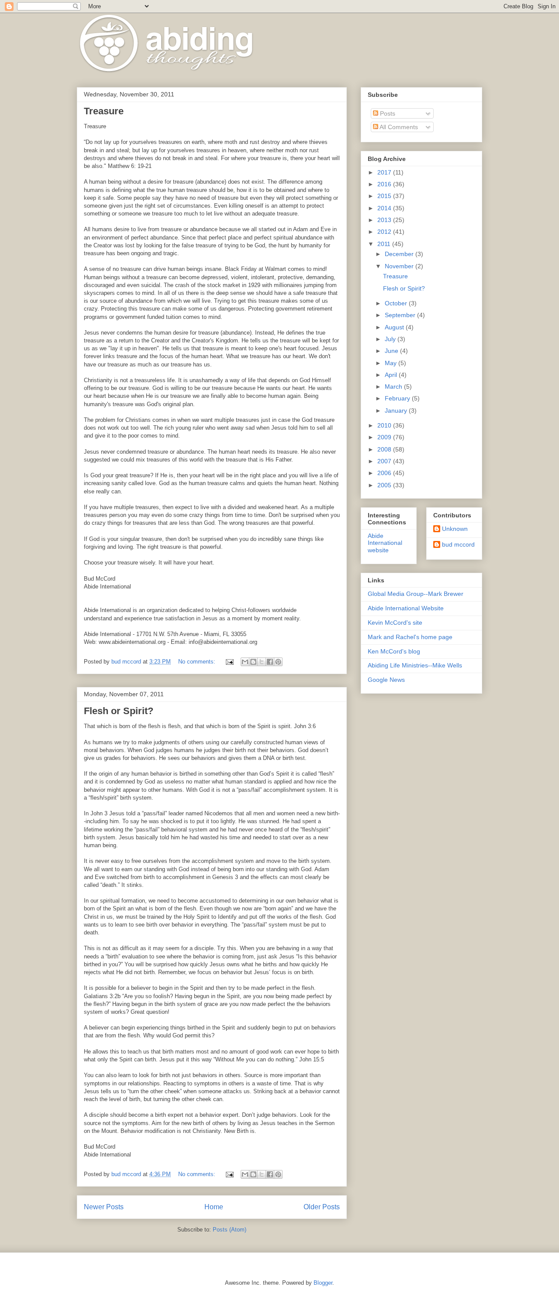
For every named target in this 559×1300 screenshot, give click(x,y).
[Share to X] (261, 661)
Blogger (323, 1282)
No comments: (197, 661)
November (400, 266)
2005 (385, 485)
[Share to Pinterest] (278, 661)
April (392, 374)
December (400, 253)
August (395, 327)
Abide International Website (406, 608)
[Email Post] (229, 661)
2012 (385, 231)
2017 (385, 172)
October (397, 303)
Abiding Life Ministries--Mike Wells (415, 665)
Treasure (104, 111)
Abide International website (385, 543)
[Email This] (245, 661)
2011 (384, 243)
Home (213, 1207)
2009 (385, 437)
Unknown (455, 528)
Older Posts (322, 1207)
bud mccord (458, 544)
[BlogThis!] (253, 661)
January (397, 410)
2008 (385, 449)
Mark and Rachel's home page (410, 636)
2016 (385, 184)
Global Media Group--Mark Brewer (415, 593)
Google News (386, 679)
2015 (385, 195)
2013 (385, 219)
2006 (385, 472)
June (392, 350)
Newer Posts (104, 1207)
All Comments (398, 126)
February (398, 398)
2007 (385, 461)
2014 (385, 208)
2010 (385, 425)
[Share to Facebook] (270, 661)
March (394, 386)
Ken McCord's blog (394, 651)
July (391, 338)
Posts (386, 113)
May (391, 362)
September (401, 314)
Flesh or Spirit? (118, 710)
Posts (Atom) (229, 1229)
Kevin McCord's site (395, 622)
